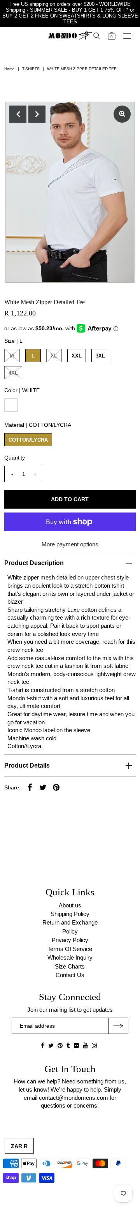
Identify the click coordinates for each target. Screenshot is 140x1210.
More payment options (70, 544)
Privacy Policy (70, 940)
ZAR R (19, 1146)
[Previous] (17, 114)
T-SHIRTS (31, 69)
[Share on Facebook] (30, 787)
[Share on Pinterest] (56, 787)
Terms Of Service (69, 949)
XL (54, 356)
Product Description (34, 563)
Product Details (27, 765)
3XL (100, 356)
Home (9, 69)
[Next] (37, 114)
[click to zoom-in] (122, 114)
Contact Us (70, 975)
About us (70, 905)
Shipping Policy (70, 914)
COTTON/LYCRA (28, 440)
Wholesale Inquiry (70, 957)
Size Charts (70, 966)
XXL (77, 356)
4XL (13, 373)
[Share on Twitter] (43, 787)
